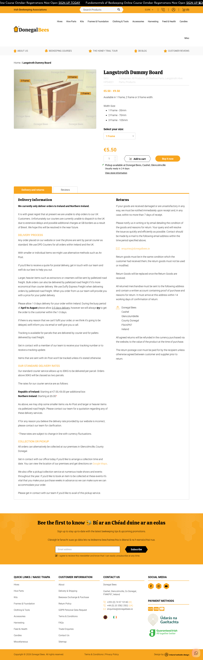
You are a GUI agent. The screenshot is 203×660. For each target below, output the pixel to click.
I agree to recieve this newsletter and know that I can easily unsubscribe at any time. (99, 555)
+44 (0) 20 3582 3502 (120, 605)
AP (147, 78)
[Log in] (173, 9)
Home (17, 62)
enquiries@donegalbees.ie (136, 248)
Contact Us (64, 635)
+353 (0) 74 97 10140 (119, 602)
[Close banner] (199, 3)
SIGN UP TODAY (64, 3)
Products (130, 82)
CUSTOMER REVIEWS (178, 51)
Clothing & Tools (121, 21)
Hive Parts (71, 21)
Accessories (138, 21)
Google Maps (100, 463)
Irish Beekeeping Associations (30, 9)
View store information (116, 173)
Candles (184, 21)
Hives (59, 21)
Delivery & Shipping (68, 591)
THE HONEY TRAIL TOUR (105, 51)
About (61, 584)
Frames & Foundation (98, 21)
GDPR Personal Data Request (73, 610)
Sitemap (63, 641)
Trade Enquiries (66, 629)
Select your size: (114, 129)
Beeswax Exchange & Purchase (74, 597)
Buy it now (167, 158)
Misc (186, 38)
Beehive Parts (156, 78)
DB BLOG (142, 51)
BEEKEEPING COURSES (60, 51)
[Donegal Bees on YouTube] (166, 586)
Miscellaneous (21, 641)
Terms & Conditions (68, 616)
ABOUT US (22, 51)
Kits (82, 21)
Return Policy (65, 603)
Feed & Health (169, 21)
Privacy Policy (112, 654)
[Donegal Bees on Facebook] (151, 586)
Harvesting (153, 21)
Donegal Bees (38, 654)
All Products (138, 78)
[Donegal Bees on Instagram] (158, 586)
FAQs (61, 622)
